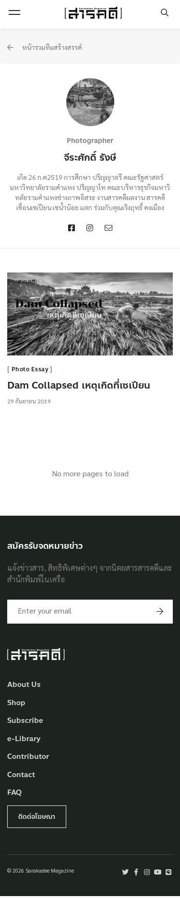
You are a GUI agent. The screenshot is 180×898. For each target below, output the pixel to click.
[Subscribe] (159, 612)
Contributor (28, 756)
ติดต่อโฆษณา (36, 817)
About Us (24, 684)
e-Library (24, 738)
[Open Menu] (14, 12)
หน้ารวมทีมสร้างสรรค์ (51, 47)
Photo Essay (30, 369)
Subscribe (25, 720)
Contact (21, 774)
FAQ (14, 792)
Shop (16, 703)
